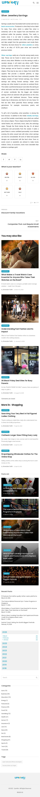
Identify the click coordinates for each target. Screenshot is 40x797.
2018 (4, 668)
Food (3, 710)
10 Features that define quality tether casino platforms (18, 489)
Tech (3, 746)
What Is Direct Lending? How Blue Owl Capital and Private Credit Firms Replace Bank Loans (19, 556)
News (3, 730)
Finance (4, 707)
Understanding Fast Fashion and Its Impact (17, 330)
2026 (4, 632)
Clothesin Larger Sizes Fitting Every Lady (19, 435)
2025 (4, 643)
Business (7, 550)
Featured (4, 704)
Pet (2, 733)
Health (6, 506)
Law (2, 727)
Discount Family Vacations (13, 213)
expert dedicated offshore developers (12, 762)
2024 (4, 647)
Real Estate (5, 737)
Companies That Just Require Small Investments (23, 225)
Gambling (7, 485)
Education (4, 697)
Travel (6, 573)
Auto (2, 691)
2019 (4, 664)
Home (3, 720)
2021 (4, 657)
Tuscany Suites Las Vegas (9, 765)
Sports (3, 743)
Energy (3, 700)
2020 (4, 661)
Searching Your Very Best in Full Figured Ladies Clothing (19, 415)
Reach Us (20, 792)
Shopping (5, 11)
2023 (4, 650)
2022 (4, 654)
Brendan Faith (8, 290)
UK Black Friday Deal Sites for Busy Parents (16, 382)
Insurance (4, 723)
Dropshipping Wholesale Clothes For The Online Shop (19, 455)
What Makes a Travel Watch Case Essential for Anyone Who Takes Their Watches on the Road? (18, 277)
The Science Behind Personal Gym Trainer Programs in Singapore (20, 510)
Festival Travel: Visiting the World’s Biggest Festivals (17, 578)
